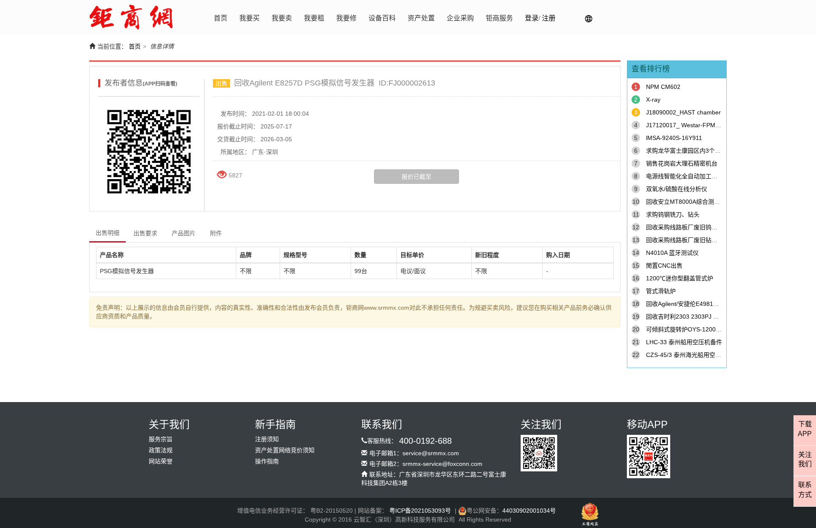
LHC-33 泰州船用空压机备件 (684, 342)
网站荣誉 (161, 461)
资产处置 (421, 18)
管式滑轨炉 (661, 291)
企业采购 (460, 18)
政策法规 (161, 450)
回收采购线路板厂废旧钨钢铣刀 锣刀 (694, 227)
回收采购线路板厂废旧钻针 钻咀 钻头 (695, 240)
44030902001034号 (529, 510)
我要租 (314, 18)
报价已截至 (416, 176)
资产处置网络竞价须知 (284, 450)
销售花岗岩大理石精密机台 (681, 163)
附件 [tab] (216, 233)
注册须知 (267, 439)
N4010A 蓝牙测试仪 (672, 252)
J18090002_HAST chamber (683, 112)
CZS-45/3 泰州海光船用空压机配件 (692, 354)
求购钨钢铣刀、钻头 (673, 214)
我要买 (249, 18)
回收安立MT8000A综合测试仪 (686, 201)
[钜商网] (131, 17)
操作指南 (267, 461)
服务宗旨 (161, 439)
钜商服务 (499, 18)
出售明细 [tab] (107, 232)
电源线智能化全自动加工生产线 (687, 176)
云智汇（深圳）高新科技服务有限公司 (404, 519)
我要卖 (282, 18)
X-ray (653, 99)
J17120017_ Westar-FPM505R (688, 125)
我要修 (346, 18)
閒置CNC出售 (664, 265)
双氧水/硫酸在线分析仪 (676, 189)
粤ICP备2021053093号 (420, 510)
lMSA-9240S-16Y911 (674, 137)
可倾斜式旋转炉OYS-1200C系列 (689, 329)
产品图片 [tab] (184, 233)
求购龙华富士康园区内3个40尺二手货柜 (698, 150)
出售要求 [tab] (145, 233)
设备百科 (382, 18)
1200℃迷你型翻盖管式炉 (679, 278)
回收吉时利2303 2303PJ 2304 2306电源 (700, 316)
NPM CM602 (663, 86)
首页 (220, 18)
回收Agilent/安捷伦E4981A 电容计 (691, 303)
